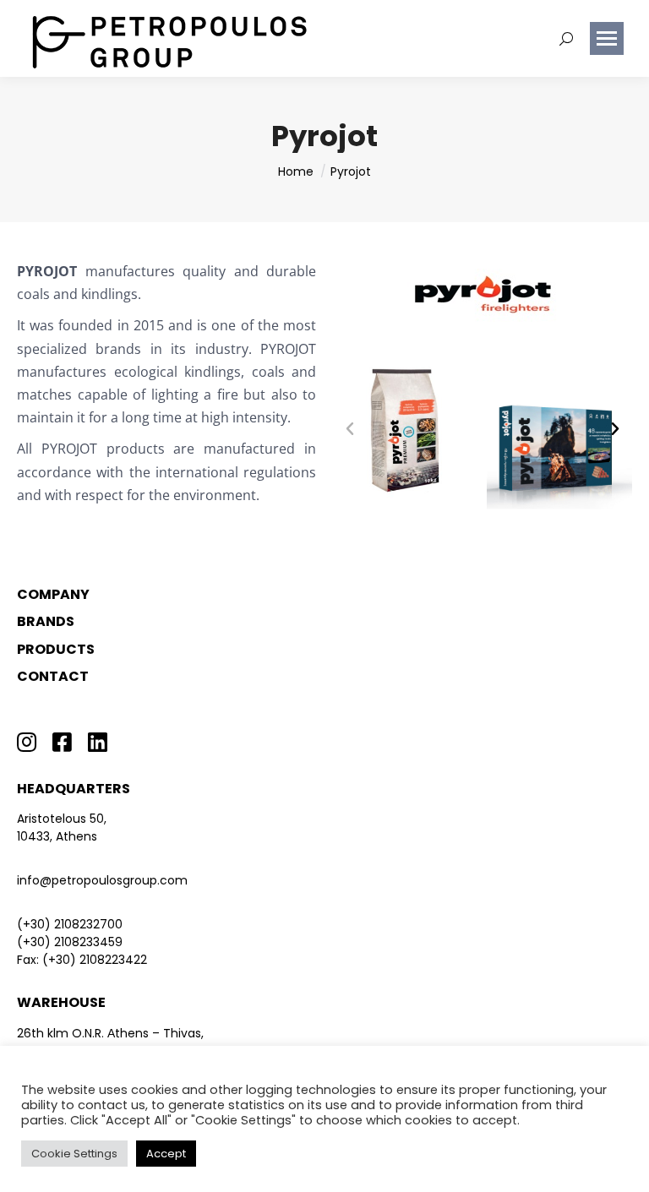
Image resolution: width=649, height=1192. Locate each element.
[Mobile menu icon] (607, 38)
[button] (349, 429)
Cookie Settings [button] (74, 1154)
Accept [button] (166, 1154)
